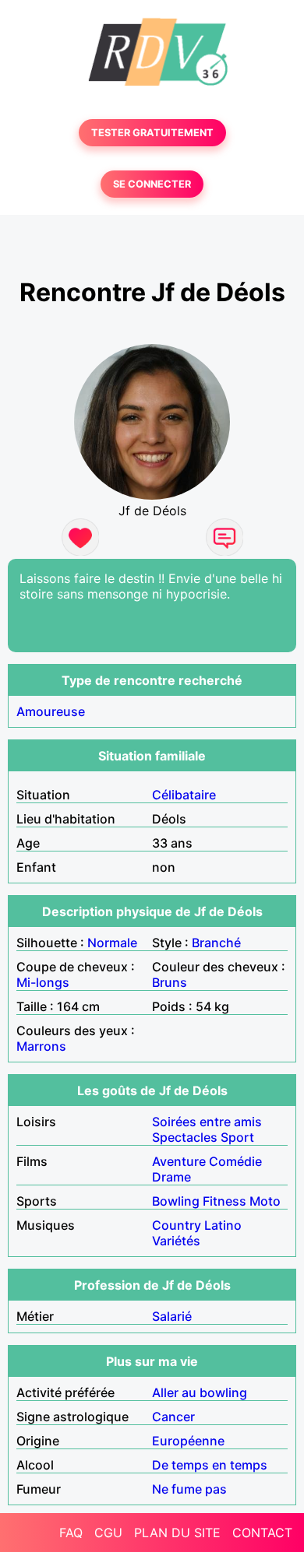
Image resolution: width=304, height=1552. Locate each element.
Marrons (41, 1046)
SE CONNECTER (152, 184)
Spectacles (184, 1137)
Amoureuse (50, 711)
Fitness (224, 1201)
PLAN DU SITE (177, 1532)
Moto (265, 1201)
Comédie (235, 1161)
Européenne (188, 1440)
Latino (223, 1225)
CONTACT (262, 1532)
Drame (171, 1177)
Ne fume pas (189, 1489)
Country (176, 1225)
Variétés (176, 1240)
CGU (108, 1532)
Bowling (176, 1201)
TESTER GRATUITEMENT (152, 133)
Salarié (172, 1316)
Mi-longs (42, 982)
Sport (237, 1137)
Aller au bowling (199, 1392)
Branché (216, 942)
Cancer (173, 1416)
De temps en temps (209, 1465)
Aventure (179, 1161)
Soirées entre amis (207, 1121)
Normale (112, 942)
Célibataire (184, 794)
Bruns (169, 982)
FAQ (71, 1532)
